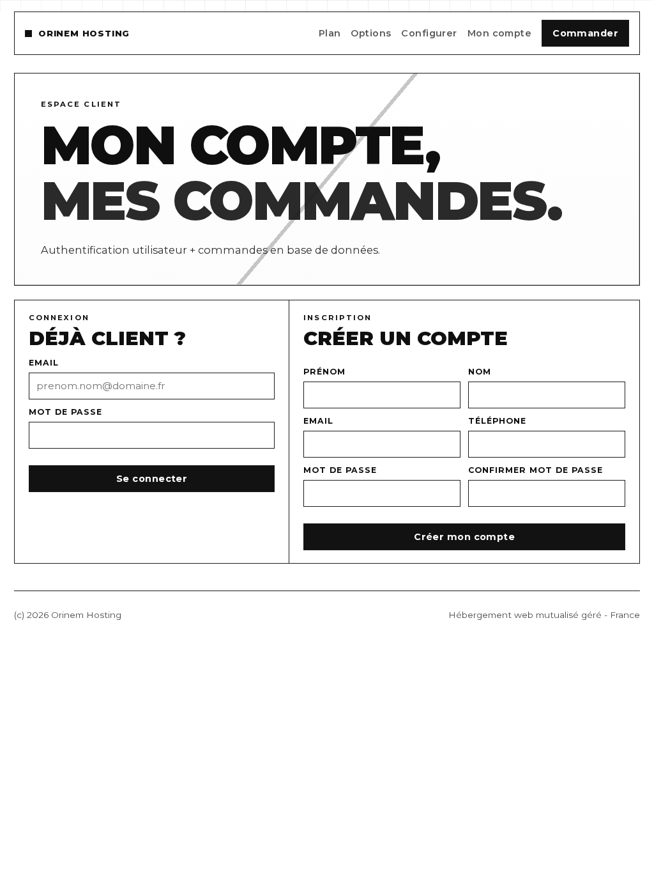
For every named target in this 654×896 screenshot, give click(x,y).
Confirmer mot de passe (535, 470)
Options (371, 33)
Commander (585, 33)
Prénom (324, 371)
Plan (330, 33)
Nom (479, 371)
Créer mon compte (464, 537)
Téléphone (497, 421)
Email (44, 362)
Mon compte (499, 33)
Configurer (429, 33)
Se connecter (151, 478)
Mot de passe (65, 412)
